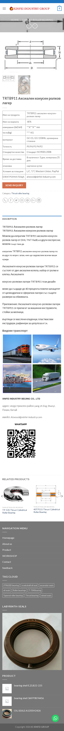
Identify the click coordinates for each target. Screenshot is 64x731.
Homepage (8, 537)
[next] (56, 55)
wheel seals (46, 595)
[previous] (7, 55)
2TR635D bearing (11, 585)
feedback (7, 567)
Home (15, 19)
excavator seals (46, 585)
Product (6, 549)
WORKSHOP (9, 555)
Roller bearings (19, 590)
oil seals (6, 590)
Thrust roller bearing (37, 19)
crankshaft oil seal (29, 585)
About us (7, 543)
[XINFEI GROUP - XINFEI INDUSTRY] (31, 8)
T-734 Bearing (35, 590)
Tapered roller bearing (13, 595)
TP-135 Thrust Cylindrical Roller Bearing (14, 511)
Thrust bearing (31, 595)
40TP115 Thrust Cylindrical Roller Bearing (47, 510)
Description (9, 219)
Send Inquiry (14, 185)
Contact (6, 561)
